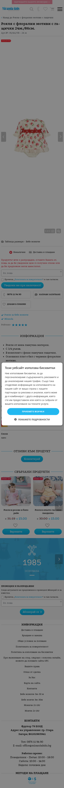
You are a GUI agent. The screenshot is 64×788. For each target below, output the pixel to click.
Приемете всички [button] (33, 411)
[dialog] (32, 394)
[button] (32, 419)
